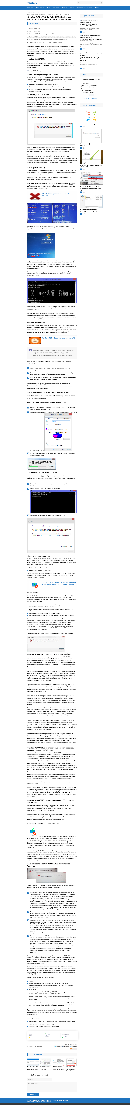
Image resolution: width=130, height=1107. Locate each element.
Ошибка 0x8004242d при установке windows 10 (58, 338)
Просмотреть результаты (91, 98)
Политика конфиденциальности (42, 1100)
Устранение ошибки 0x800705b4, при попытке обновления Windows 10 (71, 1068)
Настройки (30, 7)
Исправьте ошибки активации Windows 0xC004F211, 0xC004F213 (58, 1068)
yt (88, 1106)
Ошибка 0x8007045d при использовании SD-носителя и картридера (47, 39)
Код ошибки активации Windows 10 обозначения (45, 1068)
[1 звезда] (28, 1046)
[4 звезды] (31, 1046)
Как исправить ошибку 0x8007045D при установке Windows (45, 42)
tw (95, 1106)
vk (101, 1106)
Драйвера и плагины (68, 7)
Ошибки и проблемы (53, 7)
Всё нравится (85, 83)
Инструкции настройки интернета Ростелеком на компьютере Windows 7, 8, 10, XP (91, 59)
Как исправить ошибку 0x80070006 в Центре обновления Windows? (32, 1068)
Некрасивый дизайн (88, 92)
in (98, 1106)
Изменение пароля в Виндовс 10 (89, 124)
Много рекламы (86, 90)
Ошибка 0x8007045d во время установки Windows (42, 34)
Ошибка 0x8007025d (33, 31)
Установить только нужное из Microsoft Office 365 (89, 25)
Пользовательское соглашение (55, 1100)
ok (85, 1106)
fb (91, 1106)
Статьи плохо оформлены (89, 85)
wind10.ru (32, 3)
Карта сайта (65, 1100)
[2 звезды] (29, 1046)
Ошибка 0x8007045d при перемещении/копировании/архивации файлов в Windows (51, 37)
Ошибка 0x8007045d (33, 28)
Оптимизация (40, 7)
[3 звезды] (30, 1046)
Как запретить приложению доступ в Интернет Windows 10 (91, 39)
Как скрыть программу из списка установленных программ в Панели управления (90, 188)
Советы (97, 7)
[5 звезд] (33, 1046)
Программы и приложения (84, 7)
